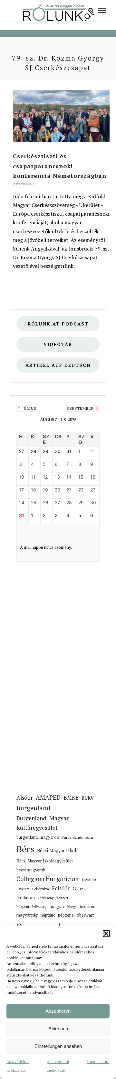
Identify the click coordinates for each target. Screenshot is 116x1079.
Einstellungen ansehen (58, 1046)
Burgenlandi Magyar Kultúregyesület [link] (42, 822)
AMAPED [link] (48, 797)
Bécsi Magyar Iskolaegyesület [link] (44, 861)
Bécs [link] (25, 849)
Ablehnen (58, 1028)
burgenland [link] (33, 807)
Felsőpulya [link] (40, 888)
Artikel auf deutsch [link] (58, 365)
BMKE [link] (71, 797)
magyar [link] (56, 906)
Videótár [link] (58, 344)
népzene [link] (66, 915)
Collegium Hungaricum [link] (47, 879)
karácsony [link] (45, 898)
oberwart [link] (85, 915)
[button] (106, 933)
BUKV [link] (88, 798)
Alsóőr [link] (24, 797)
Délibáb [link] (89, 879)
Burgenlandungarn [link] (77, 837)
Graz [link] (77, 888)
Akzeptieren (58, 1011)
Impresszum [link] (98, 1061)
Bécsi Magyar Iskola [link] (58, 850)
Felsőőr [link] (61, 888)
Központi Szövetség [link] (31, 906)
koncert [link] (62, 898)
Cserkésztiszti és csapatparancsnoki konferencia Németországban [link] (59, 165)
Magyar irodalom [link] (80, 906)
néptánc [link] (48, 915)
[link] (91, 10)
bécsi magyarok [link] (30, 870)
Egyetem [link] (22, 889)
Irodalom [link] (25, 898)
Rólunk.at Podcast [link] (58, 324)
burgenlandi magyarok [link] (37, 837)
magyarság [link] (27, 915)
